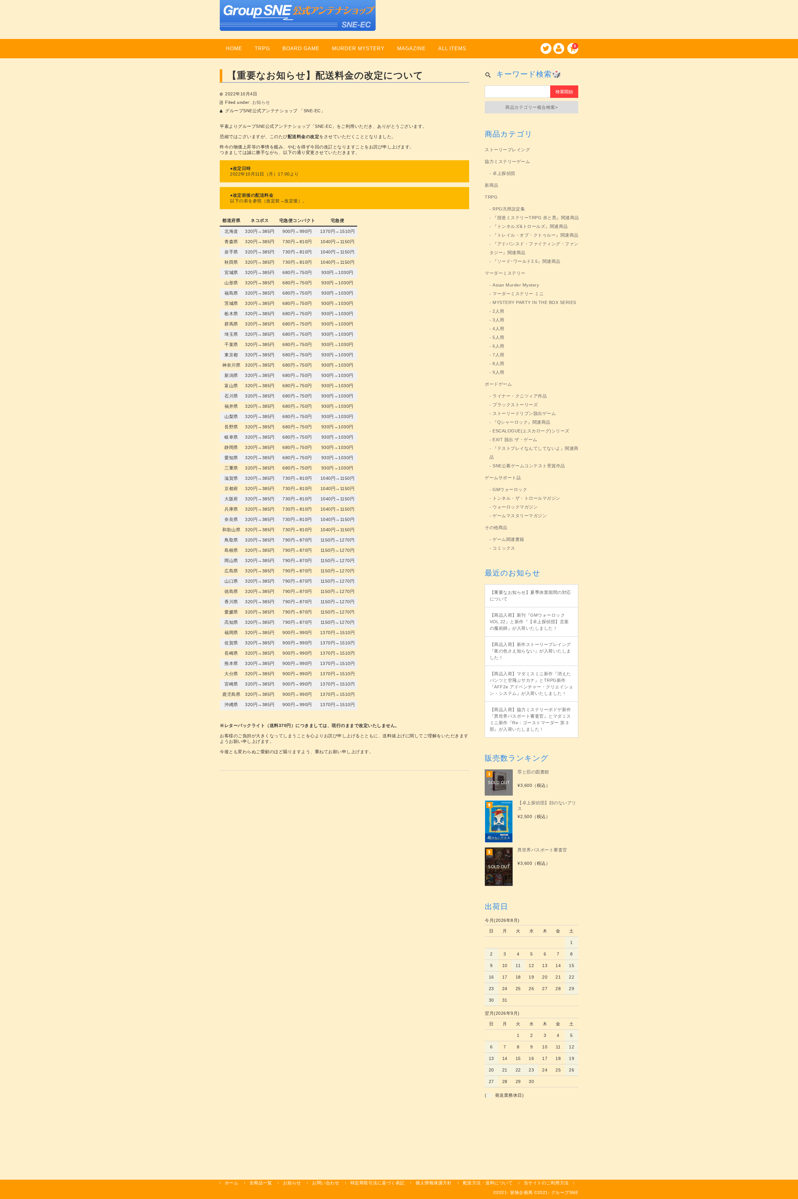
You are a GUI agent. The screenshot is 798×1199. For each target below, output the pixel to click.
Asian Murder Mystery (516, 284)
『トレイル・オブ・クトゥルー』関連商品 (536, 235)
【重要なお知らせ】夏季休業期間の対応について (530, 595)
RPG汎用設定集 (509, 208)
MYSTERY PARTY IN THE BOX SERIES (534, 302)
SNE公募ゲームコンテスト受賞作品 (529, 465)
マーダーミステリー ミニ (518, 293)
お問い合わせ (325, 1182)
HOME (234, 48)
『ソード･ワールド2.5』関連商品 (526, 261)
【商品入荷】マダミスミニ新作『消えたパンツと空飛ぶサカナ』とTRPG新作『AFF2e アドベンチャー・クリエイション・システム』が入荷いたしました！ (531, 683)
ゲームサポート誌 (503, 477)
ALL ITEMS (452, 48)
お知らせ (261, 102)
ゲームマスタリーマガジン (520, 515)
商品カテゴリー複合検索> (531, 107)
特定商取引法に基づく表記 (377, 1182)
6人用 (498, 346)
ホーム (231, 1182)
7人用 (498, 354)
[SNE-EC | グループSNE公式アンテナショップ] (298, 23)
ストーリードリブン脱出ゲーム (524, 413)
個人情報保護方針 (434, 1182)
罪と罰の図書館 (533, 771)
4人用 (498, 328)
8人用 (498, 363)
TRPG (262, 48)
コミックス (504, 548)
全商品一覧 (260, 1182)
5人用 (498, 337)
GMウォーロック (510, 489)
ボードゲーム (498, 384)
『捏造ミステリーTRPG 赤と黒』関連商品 (536, 217)
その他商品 (496, 527)
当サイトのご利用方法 (546, 1182)
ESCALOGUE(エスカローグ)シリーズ (531, 430)
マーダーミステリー (505, 273)
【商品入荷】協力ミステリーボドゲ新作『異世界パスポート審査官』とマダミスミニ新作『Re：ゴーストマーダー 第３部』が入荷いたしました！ (530, 719)
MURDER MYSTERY (358, 48)
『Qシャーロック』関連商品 (521, 422)
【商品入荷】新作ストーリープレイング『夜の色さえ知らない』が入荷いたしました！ (530, 651)
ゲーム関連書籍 (508, 539)
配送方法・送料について (488, 1182)
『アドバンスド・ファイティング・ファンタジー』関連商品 (534, 248)
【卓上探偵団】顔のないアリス (546, 805)
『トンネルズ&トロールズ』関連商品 (530, 226)
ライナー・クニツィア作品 (520, 395)
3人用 (498, 319)
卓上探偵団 (504, 173)
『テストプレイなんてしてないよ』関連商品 (534, 453)
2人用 (498, 311)
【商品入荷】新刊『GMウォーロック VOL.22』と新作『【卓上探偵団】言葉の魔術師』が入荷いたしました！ (529, 622)
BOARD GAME (301, 48)
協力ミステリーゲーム (507, 161)
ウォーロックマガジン (515, 506)
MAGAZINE (411, 48)
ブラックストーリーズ (515, 404)
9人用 (498, 372)
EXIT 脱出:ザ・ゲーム (515, 439)
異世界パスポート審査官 (542, 849)
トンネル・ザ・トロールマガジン (526, 498)
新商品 (491, 185)
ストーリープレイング (507, 149)
